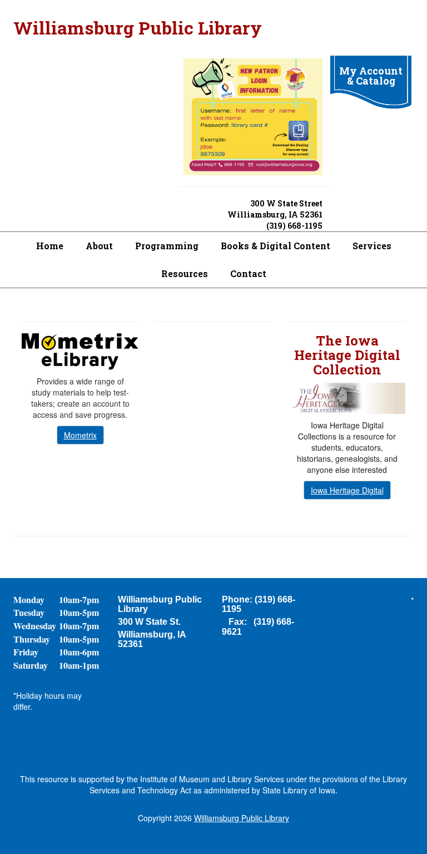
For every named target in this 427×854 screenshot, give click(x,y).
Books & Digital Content (275, 245)
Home (49, 245)
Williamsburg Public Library (137, 28)
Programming (166, 245)
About (99, 245)
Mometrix (80, 435)
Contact (248, 273)
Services (371, 245)
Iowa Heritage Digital (347, 490)
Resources (184, 273)
